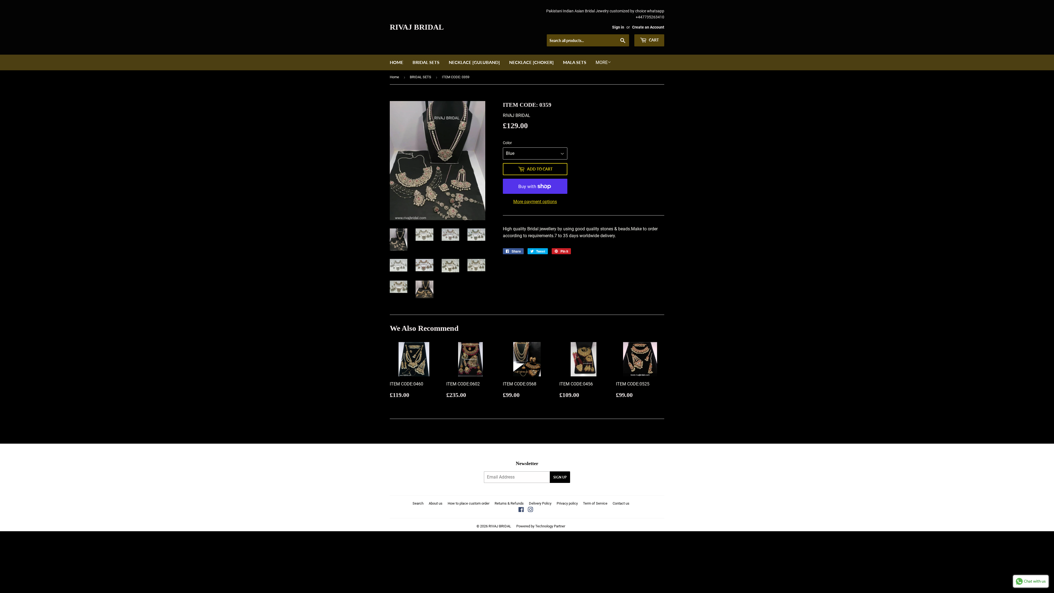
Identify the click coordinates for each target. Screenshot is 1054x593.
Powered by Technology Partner (540, 526)
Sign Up (560, 477)
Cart (653, 40)
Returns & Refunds (509, 503)
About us (435, 503)
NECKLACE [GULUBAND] (474, 62)
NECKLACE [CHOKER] (531, 62)
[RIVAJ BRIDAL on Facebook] (521, 510)
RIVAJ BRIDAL (417, 27)
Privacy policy (567, 503)
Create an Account (648, 27)
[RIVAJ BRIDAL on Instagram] (530, 510)
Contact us (621, 503)
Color (507, 143)
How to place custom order (468, 503)
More (602, 62)
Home (396, 62)
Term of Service (595, 503)
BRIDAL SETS (426, 62)
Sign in (618, 27)
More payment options (535, 201)
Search (418, 503)
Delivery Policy (540, 503)
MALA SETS (574, 62)
